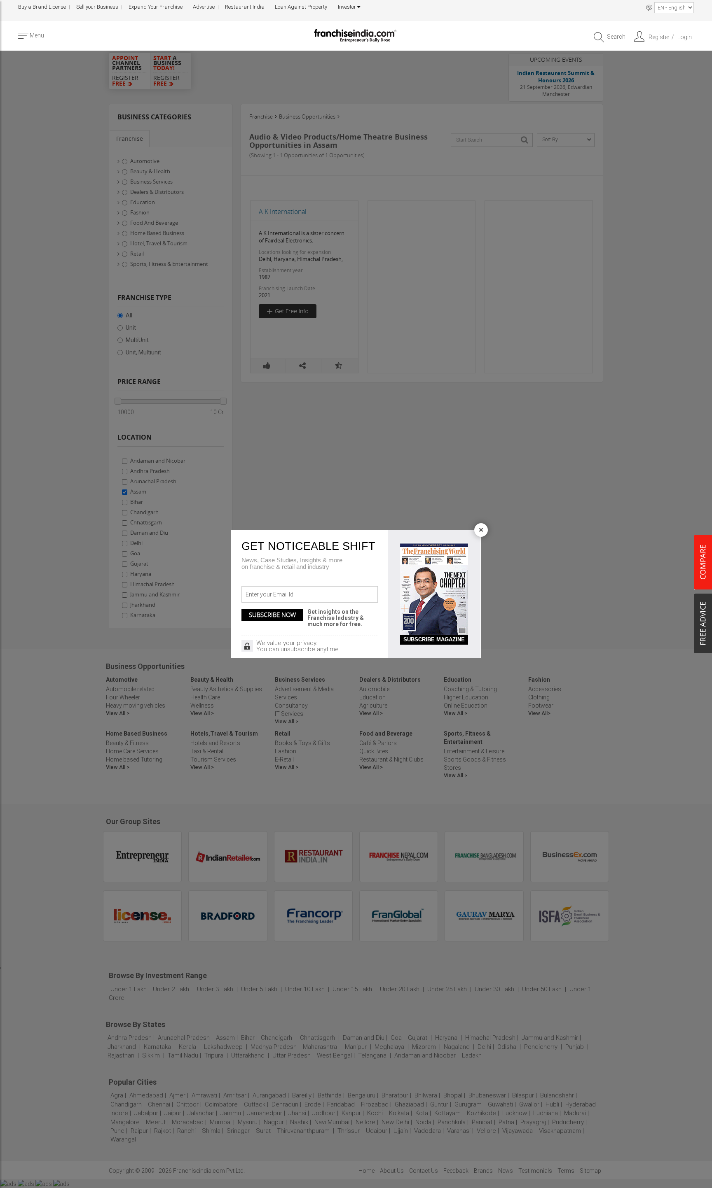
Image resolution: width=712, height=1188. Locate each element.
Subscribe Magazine (434, 639)
